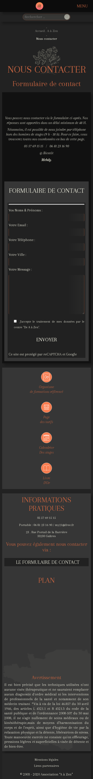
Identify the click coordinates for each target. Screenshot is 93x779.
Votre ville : (17, 255)
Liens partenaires (46, 766)
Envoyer (46, 339)
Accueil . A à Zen (46, 31)
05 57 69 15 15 (46, 518)
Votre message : (20, 269)
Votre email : (18, 225)
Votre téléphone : (22, 240)
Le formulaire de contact (47, 562)
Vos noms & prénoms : (25, 210)
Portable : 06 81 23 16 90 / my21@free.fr (46, 525)
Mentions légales (46, 760)
